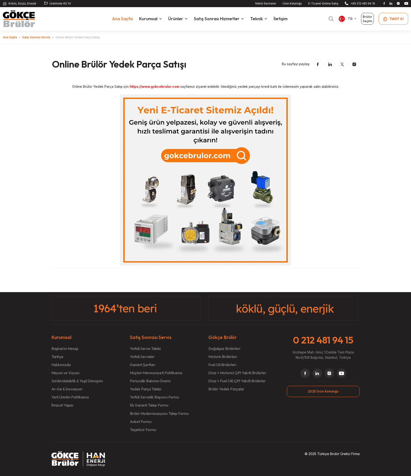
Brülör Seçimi (367, 19)
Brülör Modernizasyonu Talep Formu (159, 413)
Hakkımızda (61, 364)
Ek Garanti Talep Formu (149, 405)
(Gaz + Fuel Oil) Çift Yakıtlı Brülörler (237, 380)
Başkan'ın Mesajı (64, 348)
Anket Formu (141, 421)
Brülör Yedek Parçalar (226, 389)
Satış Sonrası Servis (36, 37)
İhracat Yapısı (62, 405)
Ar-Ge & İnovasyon (66, 389)
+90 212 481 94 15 (362, 3)
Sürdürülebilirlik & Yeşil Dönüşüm (77, 380)
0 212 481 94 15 (323, 340)
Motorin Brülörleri (222, 356)
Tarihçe (57, 356)
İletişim (281, 18)
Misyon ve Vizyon (65, 372)
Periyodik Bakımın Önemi (150, 380)
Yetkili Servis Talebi (145, 348)
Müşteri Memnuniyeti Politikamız (156, 372)
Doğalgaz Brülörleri (224, 348)
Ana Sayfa (10, 37)
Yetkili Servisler (265, 3)
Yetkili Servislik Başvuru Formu (154, 397)
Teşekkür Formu (143, 429)
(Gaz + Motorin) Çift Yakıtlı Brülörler (237, 372)
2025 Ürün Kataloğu (323, 391)
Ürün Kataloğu (292, 3)
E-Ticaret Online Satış (323, 3)
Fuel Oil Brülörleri (222, 364)
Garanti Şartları (142, 364)
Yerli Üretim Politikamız (70, 397)
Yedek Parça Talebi (145, 389)
